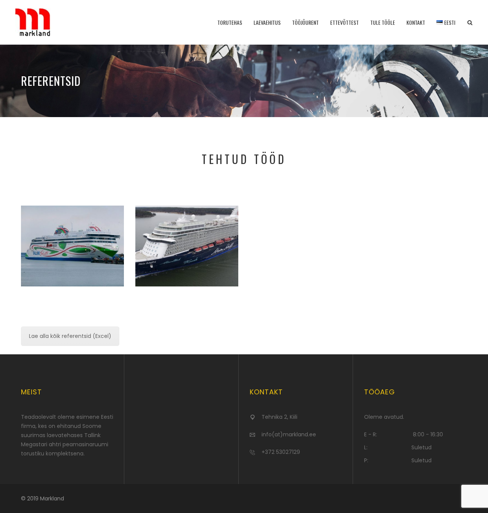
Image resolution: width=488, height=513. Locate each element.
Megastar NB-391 (72, 227)
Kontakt (415, 22)
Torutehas (229, 22)
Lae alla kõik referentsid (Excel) (70, 336)
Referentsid (72, 246)
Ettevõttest (344, 22)
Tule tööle (382, 22)
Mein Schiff (187, 227)
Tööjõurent (305, 22)
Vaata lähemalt (73, 263)
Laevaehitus (267, 22)
